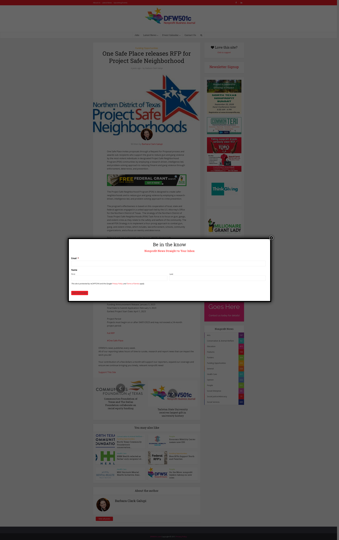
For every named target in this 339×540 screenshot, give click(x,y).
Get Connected (80, 293)
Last (171, 274)
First (73, 274)
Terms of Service (133, 283)
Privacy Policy (117, 283)
